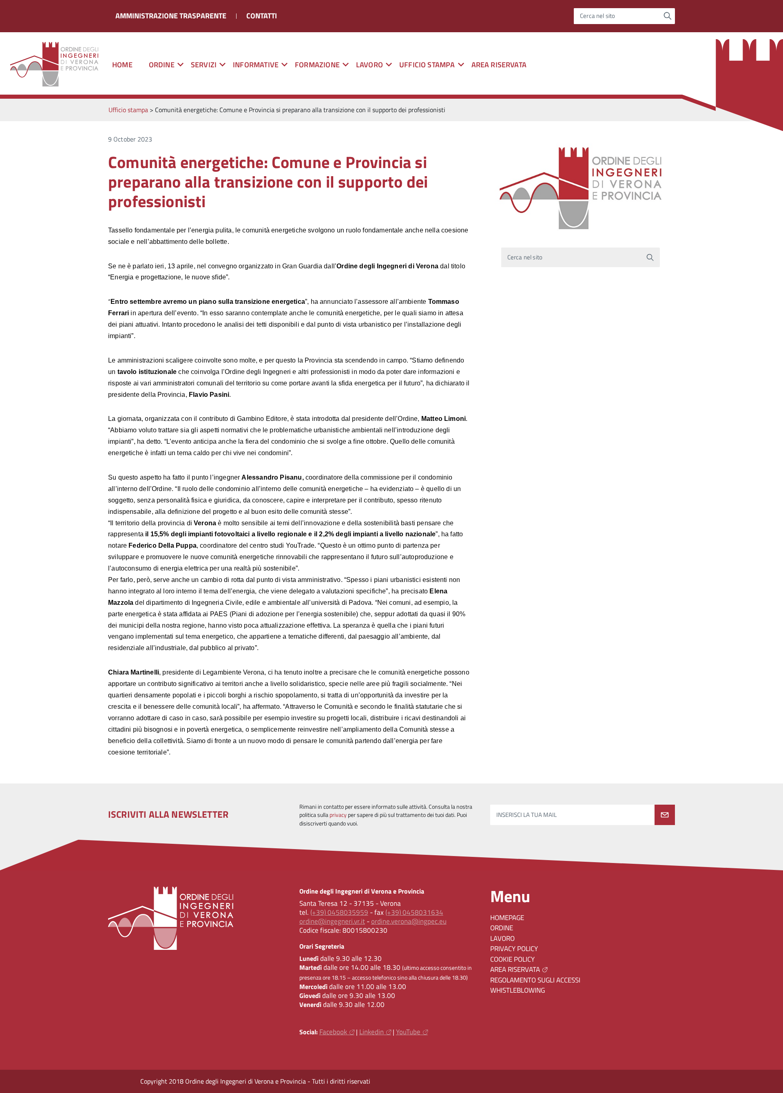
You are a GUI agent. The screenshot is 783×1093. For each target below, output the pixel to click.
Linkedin (371, 1032)
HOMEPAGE (507, 917)
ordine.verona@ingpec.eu (409, 921)
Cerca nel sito (597, 16)
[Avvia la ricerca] (668, 16)
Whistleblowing (517, 990)
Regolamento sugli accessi (535, 980)
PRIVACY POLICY (514, 948)
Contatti (261, 15)
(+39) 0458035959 (339, 912)
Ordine (501, 928)
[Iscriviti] (665, 815)
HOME (122, 64)
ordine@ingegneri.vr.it (332, 921)
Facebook (333, 1032)
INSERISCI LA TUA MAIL (526, 814)
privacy (338, 814)
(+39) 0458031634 (414, 912)
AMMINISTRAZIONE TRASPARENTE (170, 15)
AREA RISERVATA (499, 64)
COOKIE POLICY (512, 959)
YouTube (408, 1032)
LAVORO (502, 938)
